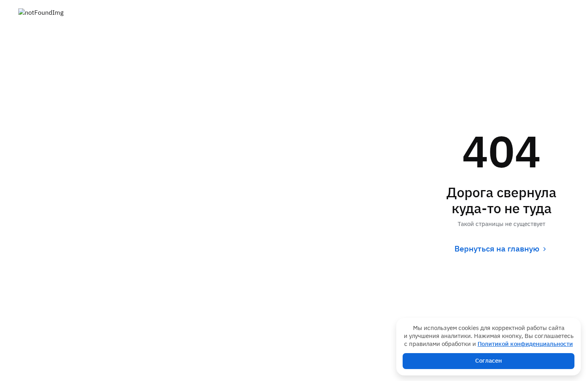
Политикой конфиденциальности (525, 344)
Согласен (488, 361)
